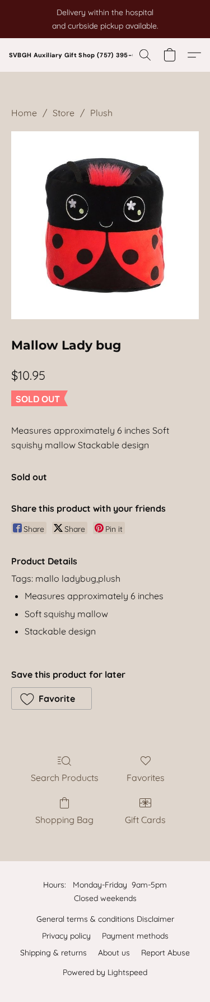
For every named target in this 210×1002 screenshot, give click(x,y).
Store (63, 112)
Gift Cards (145, 819)
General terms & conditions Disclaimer (105, 919)
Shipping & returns (53, 953)
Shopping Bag (64, 819)
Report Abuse (165, 953)
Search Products (65, 777)
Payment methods (135, 936)
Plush (101, 112)
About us (114, 953)
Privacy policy (66, 936)
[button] (79, 55)
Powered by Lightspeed (105, 972)
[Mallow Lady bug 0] (105, 225)
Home (24, 112)
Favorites (146, 777)
